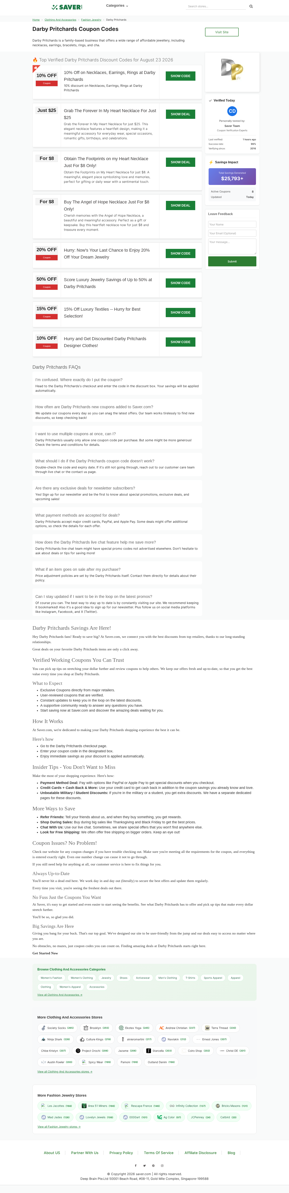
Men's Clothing (167, 977)
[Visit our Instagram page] (162, 1166)
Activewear (143, 977)
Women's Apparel (70, 986)
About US (52, 1153)
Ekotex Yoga (137, 1028)
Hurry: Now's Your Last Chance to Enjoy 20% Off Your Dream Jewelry (107, 253)
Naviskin (177, 1039)
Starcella (162, 1050)
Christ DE (236, 1050)
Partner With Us (84, 1153)
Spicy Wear (99, 1062)
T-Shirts (190, 977)
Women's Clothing (82, 977)
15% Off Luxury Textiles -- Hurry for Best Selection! (102, 313)
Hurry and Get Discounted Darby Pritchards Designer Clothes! (105, 342)
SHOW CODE (181, 76)
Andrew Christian (180, 1028)
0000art (138, 1117)
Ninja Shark (58, 1039)
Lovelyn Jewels (99, 1117)
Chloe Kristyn (53, 1050)
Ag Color (172, 1117)
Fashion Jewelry (91, 19)
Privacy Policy (121, 1153)
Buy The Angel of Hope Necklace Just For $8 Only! (106, 205)
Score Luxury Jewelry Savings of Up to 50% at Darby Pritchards (108, 283)
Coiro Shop (199, 1050)
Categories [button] (115, 5)
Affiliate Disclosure (201, 1153)
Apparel (235, 977)
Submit (232, 261)
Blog (231, 1153)
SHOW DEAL (180, 114)
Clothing (46, 986)
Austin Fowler (59, 1062)
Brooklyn (99, 1028)
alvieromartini (139, 1039)
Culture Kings (98, 1039)
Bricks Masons (235, 1105)
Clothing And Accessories (60, 19)
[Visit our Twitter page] (144, 1166)
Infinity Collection (191, 1105)
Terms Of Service (159, 1153)
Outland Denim (161, 1062)
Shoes (123, 977)
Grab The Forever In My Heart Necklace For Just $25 (110, 114)
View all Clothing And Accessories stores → (64, 1071)
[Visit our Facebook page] (136, 1166)
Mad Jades (59, 1117)
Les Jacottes (60, 1105)
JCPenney (201, 1117)
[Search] (251, 6)
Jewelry (106, 977)
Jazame (127, 1050)
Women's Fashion (51, 977)
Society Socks (60, 1028)
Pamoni (129, 1062)
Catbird (228, 1117)
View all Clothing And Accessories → (59, 994)
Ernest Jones (214, 1039)
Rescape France (145, 1105)
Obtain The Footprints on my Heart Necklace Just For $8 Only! (106, 162)
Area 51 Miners (101, 1105)
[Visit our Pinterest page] (153, 1166)
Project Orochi (95, 1050)
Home (36, 19)
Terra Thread (223, 1028)
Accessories (96, 986)
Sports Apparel (213, 977)
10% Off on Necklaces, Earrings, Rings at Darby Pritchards (109, 76)
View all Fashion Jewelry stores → (59, 1126)
